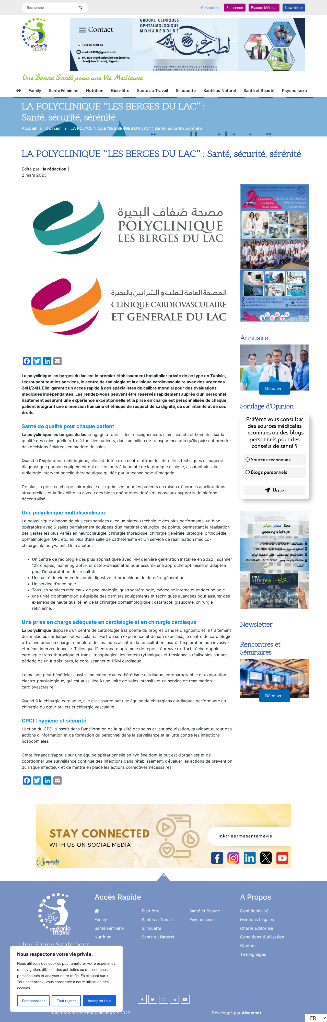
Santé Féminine (63, 90)
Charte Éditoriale (256, 928)
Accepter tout (99, 1000)
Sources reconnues (271, 459)
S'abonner (234, 7)
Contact (248, 945)
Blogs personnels (269, 472)
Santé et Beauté (258, 90)
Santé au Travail (152, 90)
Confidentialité (254, 910)
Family (35, 90)
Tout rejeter (66, 1000)
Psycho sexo (294, 90)
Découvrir (274, 388)
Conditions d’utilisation (262, 936)
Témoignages (253, 954)
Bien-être (120, 90)
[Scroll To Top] (163, 877)
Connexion (210, 7)
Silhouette (186, 90)
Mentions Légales (257, 919)
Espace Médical (264, 7)
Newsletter (294, 7)
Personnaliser (33, 1000)
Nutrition (94, 90)
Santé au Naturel (219, 90)
